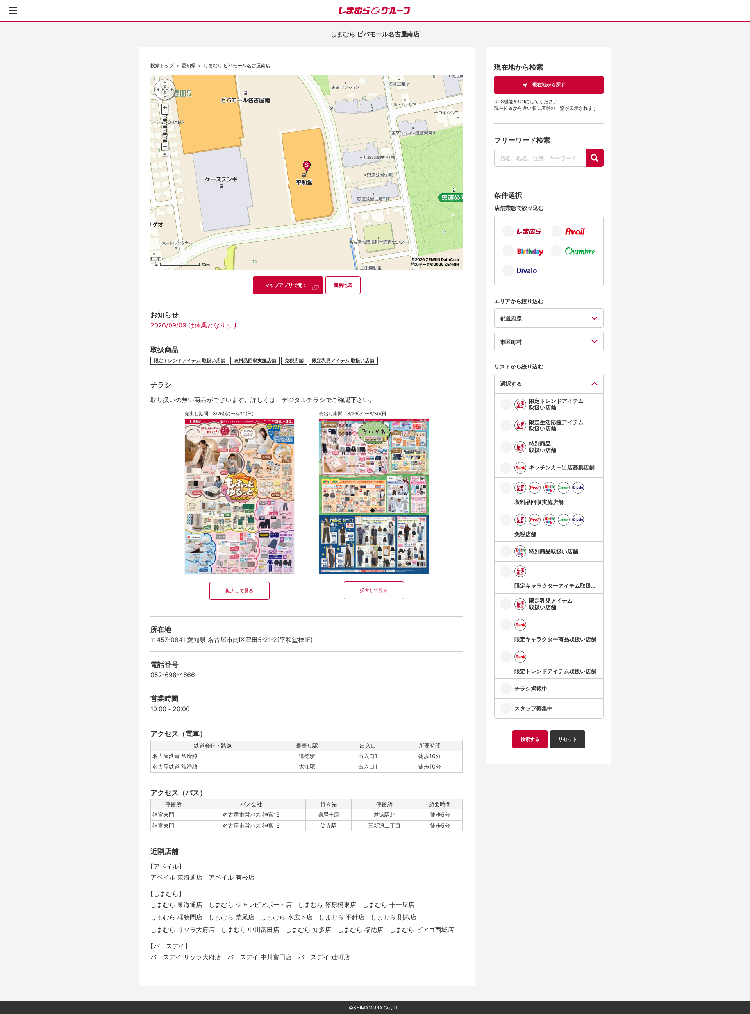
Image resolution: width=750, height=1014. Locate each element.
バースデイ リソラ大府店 (185, 957)
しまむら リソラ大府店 (182, 930)
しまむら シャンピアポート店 (250, 904)
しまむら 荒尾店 (231, 917)
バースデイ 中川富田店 (259, 957)
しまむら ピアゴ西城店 (421, 930)
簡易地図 (343, 285)
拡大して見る (239, 591)
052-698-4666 (172, 675)
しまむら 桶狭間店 (176, 917)
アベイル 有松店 (231, 877)
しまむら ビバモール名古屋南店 (237, 65)
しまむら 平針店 (341, 917)
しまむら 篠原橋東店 (327, 904)
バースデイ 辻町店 (324, 957)
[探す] (595, 158)
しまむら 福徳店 (360, 930)
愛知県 (189, 65)
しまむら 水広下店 (286, 917)
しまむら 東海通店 (176, 904)
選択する (511, 383)
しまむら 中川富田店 (250, 930)
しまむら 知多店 (308, 930)
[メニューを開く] (13, 11)
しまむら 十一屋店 (388, 904)
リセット (567, 739)
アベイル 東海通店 (176, 877)
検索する (530, 739)
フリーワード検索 (522, 140)
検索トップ (162, 65)
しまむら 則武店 (393, 917)
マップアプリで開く (286, 285)
